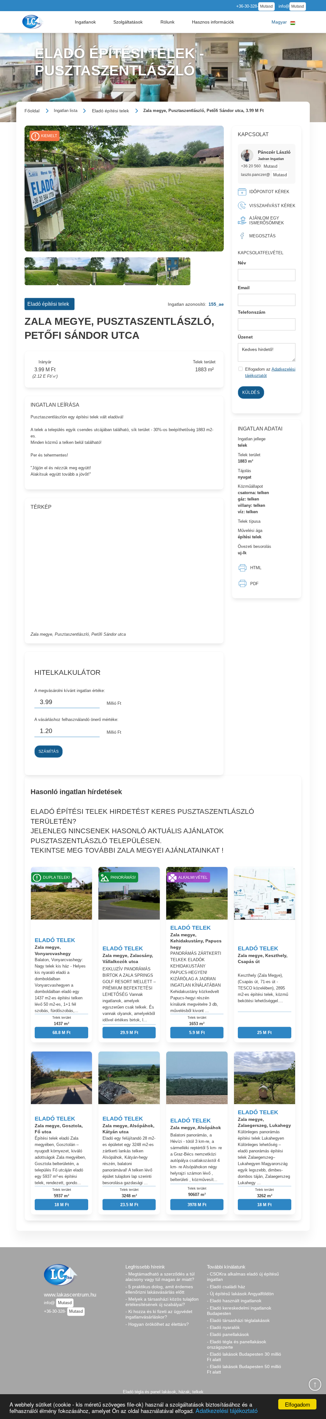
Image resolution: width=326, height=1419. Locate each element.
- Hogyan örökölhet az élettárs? (157, 1324)
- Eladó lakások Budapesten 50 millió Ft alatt (244, 1369)
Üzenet (245, 336)
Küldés (251, 392)
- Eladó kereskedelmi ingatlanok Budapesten (239, 1310)
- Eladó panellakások (228, 1334)
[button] (85, 22)
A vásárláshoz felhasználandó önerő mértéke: (76, 719)
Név (242, 262)
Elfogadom (297, 1404)
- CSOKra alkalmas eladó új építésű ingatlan (243, 1276)
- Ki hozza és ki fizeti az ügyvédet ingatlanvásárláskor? (158, 1314)
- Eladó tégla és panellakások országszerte (236, 1344)
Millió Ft (114, 703)
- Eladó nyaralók (223, 1327)
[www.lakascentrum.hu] (33, 22)
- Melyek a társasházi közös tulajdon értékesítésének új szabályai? (162, 1302)
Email (244, 287)
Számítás (49, 751)
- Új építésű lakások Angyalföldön (240, 1293)
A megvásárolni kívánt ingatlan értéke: (69, 690)
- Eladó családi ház (226, 1286)
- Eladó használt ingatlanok (234, 1300)
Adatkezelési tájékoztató (226, 1410)
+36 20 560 (251, 166)
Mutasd (266, 6)
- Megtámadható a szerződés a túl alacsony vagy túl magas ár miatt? (160, 1276)
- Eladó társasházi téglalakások (238, 1320)
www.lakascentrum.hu (70, 1294)
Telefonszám (251, 312)
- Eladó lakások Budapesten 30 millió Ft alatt (244, 1357)
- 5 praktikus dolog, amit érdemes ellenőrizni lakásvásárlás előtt (159, 1289)
